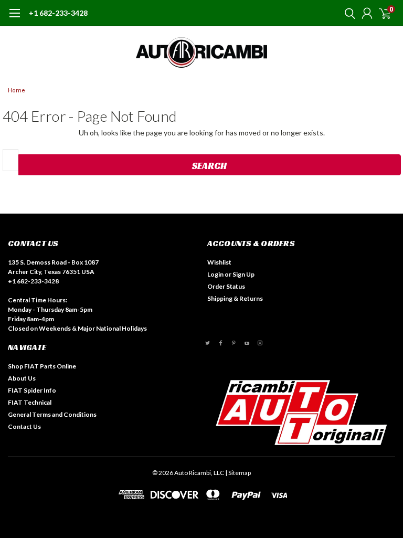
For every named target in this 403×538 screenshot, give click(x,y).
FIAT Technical (29, 402)
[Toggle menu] (14, 18)
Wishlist (219, 262)
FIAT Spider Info (32, 390)
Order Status (226, 286)
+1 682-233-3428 (58, 12)
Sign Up (243, 274)
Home (16, 90)
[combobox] (10, 160)
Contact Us (24, 426)
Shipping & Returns (235, 298)
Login (215, 274)
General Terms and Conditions (52, 414)
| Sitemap (238, 473)
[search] (347, 13)
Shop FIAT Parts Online (42, 366)
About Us (22, 378)
